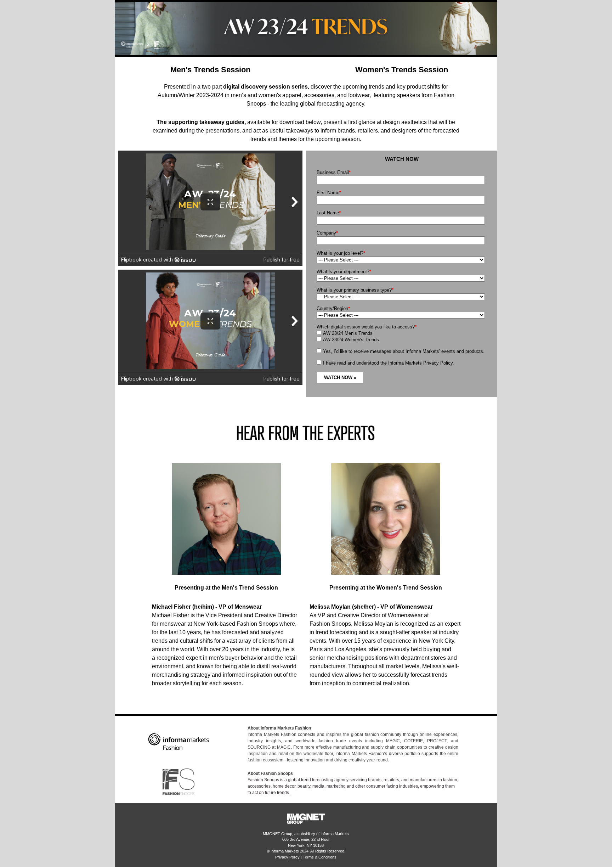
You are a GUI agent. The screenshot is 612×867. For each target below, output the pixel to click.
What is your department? (344, 271)
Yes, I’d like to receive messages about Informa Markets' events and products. (403, 351)
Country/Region (333, 308)
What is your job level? (341, 253)
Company (327, 233)
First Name (329, 192)
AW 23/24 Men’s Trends (348, 333)
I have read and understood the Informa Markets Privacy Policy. (388, 363)
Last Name (329, 212)
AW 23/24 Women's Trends (351, 339)
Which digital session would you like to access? (366, 327)
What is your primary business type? (355, 290)
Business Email (334, 172)
